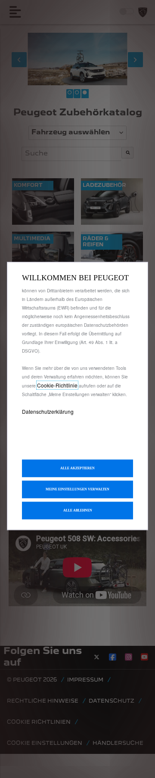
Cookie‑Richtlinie (57, 385)
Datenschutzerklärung (48, 411)
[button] (77, 489)
